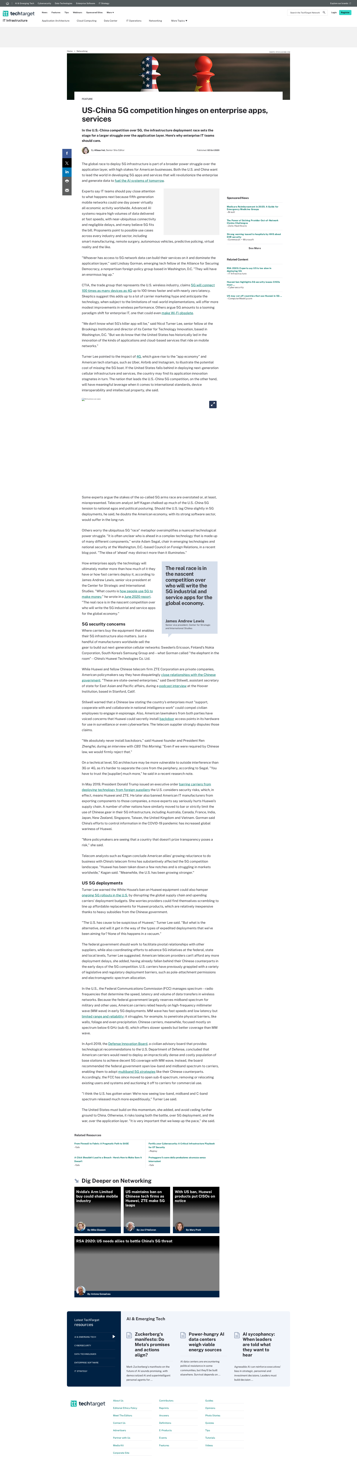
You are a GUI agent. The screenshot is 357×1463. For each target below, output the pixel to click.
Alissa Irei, (99, 150)
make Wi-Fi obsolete (177, 313)
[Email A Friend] (67, 190)
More (109, 12)
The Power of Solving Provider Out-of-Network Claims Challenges (253, 221)
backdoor (167, 719)
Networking (155, 20)
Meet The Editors (122, 1415)
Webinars (77, 12)
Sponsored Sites (94, 12)
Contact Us (119, 1423)
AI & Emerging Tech (24, 3)
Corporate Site (121, 1452)
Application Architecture (55, 20)
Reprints (164, 1408)
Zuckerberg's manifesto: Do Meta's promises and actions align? (152, 1344)
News (44, 12)
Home (70, 51)
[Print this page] (67, 181)
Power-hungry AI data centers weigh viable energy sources (206, 1341)
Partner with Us (121, 1437)
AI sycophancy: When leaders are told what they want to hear (259, 1344)
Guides (209, 1400)
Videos (209, 1445)
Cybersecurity (44, 3)
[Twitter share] (67, 162)
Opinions (210, 1408)
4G (138, 356)
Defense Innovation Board (127, 1044)
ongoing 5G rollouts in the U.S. (105, 895)
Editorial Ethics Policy (125, 1408)
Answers (164, 1415)
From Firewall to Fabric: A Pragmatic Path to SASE (101, 1143)
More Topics (178, 20)
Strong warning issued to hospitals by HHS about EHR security (254, 235)
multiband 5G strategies (136, 1072)
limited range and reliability (103, 1016)
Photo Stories (212, 1415)
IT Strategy (104, 3)
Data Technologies (63, 3)
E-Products (165, 1430)
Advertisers (119, 1430)
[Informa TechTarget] (7, 3)
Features (56, 12)
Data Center (110, 20)
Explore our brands (339, 3)
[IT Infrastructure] (19, 9)
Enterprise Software (85, 3)
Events (163, 1437)
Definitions (165, 1423)
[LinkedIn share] (67, 172)
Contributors (166, 1400)
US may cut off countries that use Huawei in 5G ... (254, 296)
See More (255, 248)
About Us (118, 1400)
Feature (87, 99)
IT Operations (133, 20)
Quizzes (209, 1423)
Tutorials (210, 1437)
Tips (67, 12)
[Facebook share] (67, 153)
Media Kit (118, 1445)
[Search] (324, 13)
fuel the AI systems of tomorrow (139, 181)
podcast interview (172, 686)
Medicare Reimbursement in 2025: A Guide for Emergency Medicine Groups (252, 208)
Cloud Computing (87, 20)
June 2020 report (137, 597)
